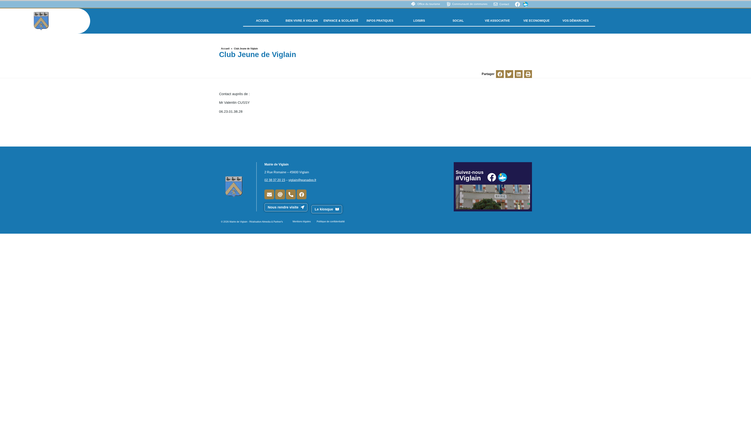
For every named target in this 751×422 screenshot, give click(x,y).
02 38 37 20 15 (274, 180)
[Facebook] (517, 4)
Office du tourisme (428, 3)
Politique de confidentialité (331, 221)
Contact (504, 4)
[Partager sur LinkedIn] (519, 74)
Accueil (225, 48)
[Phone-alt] (291, 194)
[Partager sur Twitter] (509, 74)
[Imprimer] (528, 74)
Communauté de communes (469, 3)
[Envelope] (269, 194)
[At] (280, 194)
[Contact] (496, 4)
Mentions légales (302, 221)
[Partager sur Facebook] (500, 74)
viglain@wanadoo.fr (302, 180)
